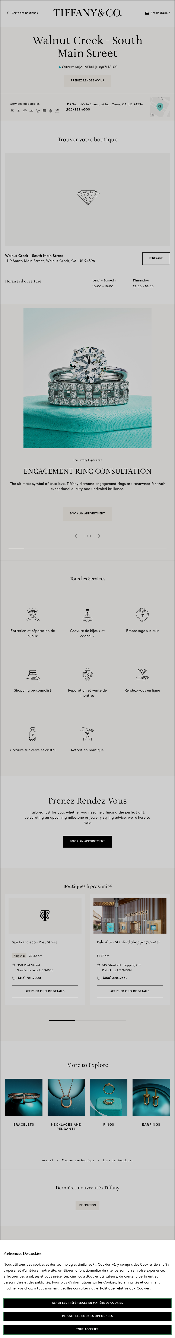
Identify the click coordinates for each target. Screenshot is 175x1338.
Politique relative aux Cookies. (125, 1289)
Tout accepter (87, 1329)
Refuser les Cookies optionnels (87, 1316)
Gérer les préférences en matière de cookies (87, 1303)
